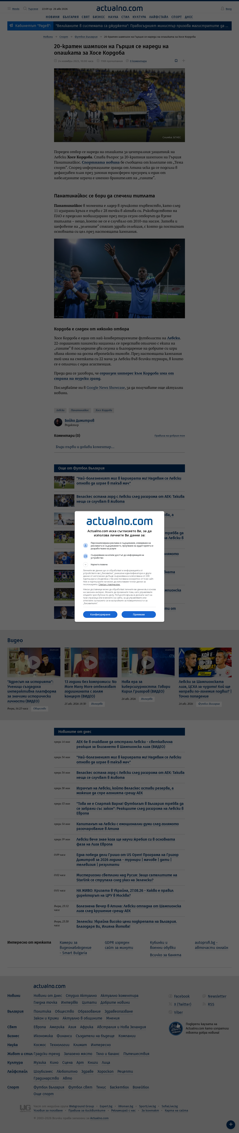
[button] (119, 564)
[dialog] (119, 566)
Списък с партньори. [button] (109, 584)
